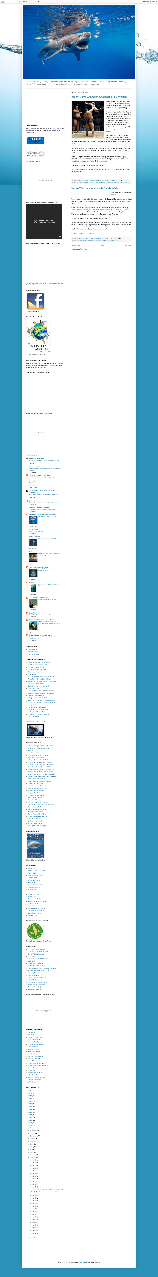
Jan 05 (34, 1225)
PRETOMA (31, 1054)
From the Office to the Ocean (38, 567)
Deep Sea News (34, 501)
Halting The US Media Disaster (38, 712)
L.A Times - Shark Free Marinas (38, 802)
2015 (30, 1107)
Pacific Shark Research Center (37, 977)
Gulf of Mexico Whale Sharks (37, 966)
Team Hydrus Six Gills (35, 899)
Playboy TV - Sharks (34, 793)
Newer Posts (76, 246)
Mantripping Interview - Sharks (37, 809)
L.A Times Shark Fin (34, 819)
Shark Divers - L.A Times (35, 783)
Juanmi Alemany (33, 649)
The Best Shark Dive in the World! (40, 475)
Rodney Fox (32, 889)
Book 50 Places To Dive (35, 807)
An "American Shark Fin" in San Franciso (41, 676)
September (33, 1136)
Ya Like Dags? (33, 530)
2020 (30, 1093)
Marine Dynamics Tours (35, 885)
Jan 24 (34, 1179)
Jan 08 (34, 1217)
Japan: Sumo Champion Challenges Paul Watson (99, 96)
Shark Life (31, 1068)
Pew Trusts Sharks (34, 1051)
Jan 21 (34, 1181)
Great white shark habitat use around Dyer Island (42, 614)
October (32, 1133)
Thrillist (30, 750)
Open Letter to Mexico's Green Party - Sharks (42, 702)
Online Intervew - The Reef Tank (38, 816)
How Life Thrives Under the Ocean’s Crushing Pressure (44, 502)
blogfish (31, 582)
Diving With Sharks (34, 880)
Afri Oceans (31, 1032)
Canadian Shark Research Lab (38, 951)
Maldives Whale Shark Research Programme (42, 968)
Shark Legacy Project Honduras (38, 1065)
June (32, 1144)
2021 (30, 1090)
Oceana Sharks (33, 1047)
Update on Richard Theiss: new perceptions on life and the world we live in (49, 623)
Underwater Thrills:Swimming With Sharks (43, 514)
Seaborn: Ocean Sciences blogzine (40, 635)
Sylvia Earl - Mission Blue (36, 757)
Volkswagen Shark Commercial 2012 (39, 662)
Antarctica (79, 182)
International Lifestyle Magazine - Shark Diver (42, 776)
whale (127, 182)
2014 (30, 1109)
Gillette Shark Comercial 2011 (37, 665)
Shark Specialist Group (35, 1072)
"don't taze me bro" (92, 227)
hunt (93, 182)
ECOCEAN (31, 956)
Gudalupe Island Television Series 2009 (40, 764)
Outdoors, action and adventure (39, 508)
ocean (104, 182)
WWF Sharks (32, 1082)
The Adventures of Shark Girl (38, 598)
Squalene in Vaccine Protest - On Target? (41, 693)
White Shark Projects (34, 913)
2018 (30, 1098)
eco (90, 182)
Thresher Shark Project (35, 987)
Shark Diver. (111, 169)
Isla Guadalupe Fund (34, 1039)
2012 (30, 1115)
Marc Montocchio (33, 654)
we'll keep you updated (86, 233)
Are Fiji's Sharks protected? (46, 477)
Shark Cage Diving (34, 894)
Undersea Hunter (33, 903)
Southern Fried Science (36, 458)
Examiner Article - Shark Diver (37, 786)
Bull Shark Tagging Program (37, 949)
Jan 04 (34, 1228)
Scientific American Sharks (36, 795)
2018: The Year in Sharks (36, 531)
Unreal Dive (32, 906)
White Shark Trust (33, 1075)
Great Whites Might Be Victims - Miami (40, 762)
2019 (30, 1096)
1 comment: (113, 238)
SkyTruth (32, 552)
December (33, 1128)
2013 (30, 1112)
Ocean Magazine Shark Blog (37, 814)
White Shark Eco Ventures (36, 911)
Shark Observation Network (36, 984)
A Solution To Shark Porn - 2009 (38, 709)
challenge (85, 182)
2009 (30, 1123)
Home (102, 246)
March (32, 1152)
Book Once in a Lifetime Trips (37, 788)
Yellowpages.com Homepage (37, 826)
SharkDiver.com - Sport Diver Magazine (40, 771)
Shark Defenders (34, 536)
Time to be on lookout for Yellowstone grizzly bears (43, 509)
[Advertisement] (43, 106)
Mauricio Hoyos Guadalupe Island (39, 970)
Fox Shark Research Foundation (38, 959)
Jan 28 (34, 1168)
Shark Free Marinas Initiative (37, 1063)
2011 (30, 1117)
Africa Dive (31, 868)
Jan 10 (34, 1211)
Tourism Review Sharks (35, 812)
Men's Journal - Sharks (35, 797)
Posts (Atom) (84, 249)
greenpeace (88, 240)
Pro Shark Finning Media (36, 667)
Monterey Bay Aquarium (35, 1042)
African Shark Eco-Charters (36, 871)
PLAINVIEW (82, 1262)
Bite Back (31, 1035)
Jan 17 (34, 1187)
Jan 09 (34, 1214)
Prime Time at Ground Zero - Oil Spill (39, 679)
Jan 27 (34, 1171)
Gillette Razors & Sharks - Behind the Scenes (40, 283)
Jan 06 (34, 1222)
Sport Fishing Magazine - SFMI (37, 779)
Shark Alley (32, 613)
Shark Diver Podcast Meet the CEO (39, 767)
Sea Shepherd (118, 108)
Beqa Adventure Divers (35, 875)
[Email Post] (120, 180)
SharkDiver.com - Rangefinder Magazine (41, 769)
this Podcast (50, 365)
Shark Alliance (32, 1061)
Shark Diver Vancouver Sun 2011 (38, 748)
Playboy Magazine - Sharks (36, 790)
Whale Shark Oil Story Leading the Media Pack (42, 681)
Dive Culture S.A (33, 878)
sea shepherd (118, 182)
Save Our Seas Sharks (35, 1058)
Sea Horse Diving (33, 892)
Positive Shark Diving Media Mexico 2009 (41, 691)
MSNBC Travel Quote (35, 823)
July (31, 1141)
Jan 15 (34, 1198)
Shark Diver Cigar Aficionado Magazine (40, 746)
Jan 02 (34, 1233)
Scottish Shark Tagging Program (38, 982)
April (31, 1149)
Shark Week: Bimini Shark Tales (47, 599)
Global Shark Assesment (35, 963)
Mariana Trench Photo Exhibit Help (48, 538)
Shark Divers (30, 132)
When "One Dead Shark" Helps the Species (41, 700)
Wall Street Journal (34, 753)
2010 (30, 1120)
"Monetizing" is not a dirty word (37, 707)
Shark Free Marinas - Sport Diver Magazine (41, 774)
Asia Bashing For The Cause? (37, 669)
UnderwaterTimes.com (36, 467)
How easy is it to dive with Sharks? (48, 516)
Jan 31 (34, 1160)
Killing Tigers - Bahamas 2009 (37, 698)
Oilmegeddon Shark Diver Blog (38, 755)
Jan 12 (34, 1206)
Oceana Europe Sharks (35, 1044)
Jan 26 (34, 1173)
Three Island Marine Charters (37, 901)
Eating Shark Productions (36, 705)
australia (79, 240)
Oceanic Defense (33, 1049)
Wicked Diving (32, 915)
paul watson (110, 182)
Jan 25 (34, 1176)
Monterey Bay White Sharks (36, 973)
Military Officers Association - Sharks (39, 781)
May (31, 1147)
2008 (30, 1125)
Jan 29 (34, 1165)
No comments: (114, 180)
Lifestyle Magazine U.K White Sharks (39, 760)
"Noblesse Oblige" (34, 688)
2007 (30, 1237)
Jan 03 (34, 1230)
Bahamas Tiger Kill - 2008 (36, 695)
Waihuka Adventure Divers (36, 908)
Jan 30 (34, 1162)
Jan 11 (34, 1209)
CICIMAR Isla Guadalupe (36, 954)
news (100, 182)
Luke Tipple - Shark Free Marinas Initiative (41, 804)
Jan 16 (34, 1195)
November (33, 1130)
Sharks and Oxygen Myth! (36, 672)
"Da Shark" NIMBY (34, 716)
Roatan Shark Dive (34, 887)
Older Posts (127, 246)
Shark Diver (56, 128)
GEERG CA (31, 961)
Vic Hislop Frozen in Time (36, 684)
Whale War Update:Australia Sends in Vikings (97, 188)
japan (96, 182)
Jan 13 (34, 1203)
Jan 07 (34, 1219)
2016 (30, 1104)
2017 (30, 1101)
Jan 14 (34, 1201)
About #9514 (32, 674)
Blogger (97, 1262)
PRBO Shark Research (35, 980)
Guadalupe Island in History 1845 (38, 686)
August (32, 1138)
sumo (123, 182)
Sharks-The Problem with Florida (38, 714)
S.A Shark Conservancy (35, 1056)
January (33, 1157)
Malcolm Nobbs (33, 652)
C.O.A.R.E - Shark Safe (35, 1037)
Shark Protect (32, 1070)
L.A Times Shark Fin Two (35, 821)
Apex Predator (32, 873)
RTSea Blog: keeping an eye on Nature (41, 620)
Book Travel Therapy (34, 800)
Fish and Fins (32, 882)
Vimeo (35, 285)
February (33, 1155)
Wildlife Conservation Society (37, 1077)
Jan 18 (34, 1184)
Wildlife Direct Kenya (34, 1080)
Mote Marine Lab (33, 975)
